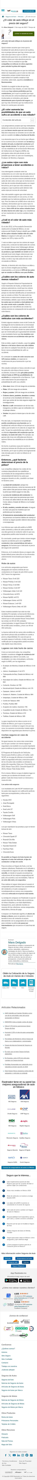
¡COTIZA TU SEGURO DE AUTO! (24, 33)
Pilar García (19, 964)
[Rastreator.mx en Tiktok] (31, 1455)
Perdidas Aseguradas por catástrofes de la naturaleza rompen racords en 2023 (18, 1066)
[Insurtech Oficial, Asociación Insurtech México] (31, 1329)
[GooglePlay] (11, 1280)
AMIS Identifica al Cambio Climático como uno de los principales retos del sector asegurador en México (18, 1015)
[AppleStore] (25, 1280)
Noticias (26, 1262)
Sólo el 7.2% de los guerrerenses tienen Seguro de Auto (17, 1027)
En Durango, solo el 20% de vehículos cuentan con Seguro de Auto (17, 1059)
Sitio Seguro (5, 1356)
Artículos (8, 1258)
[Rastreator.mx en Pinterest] (26, 1455)
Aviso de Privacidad (25, 1461)
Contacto (4, 1363)
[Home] (3, 16)
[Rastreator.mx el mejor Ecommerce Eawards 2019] (8, 1328)
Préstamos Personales (9, 1421)
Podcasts (4, 1437)
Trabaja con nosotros (9, 1366)
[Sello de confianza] (25, 1321)
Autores (4, 1352)
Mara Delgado (17, 942)
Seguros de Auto (7, 1380)
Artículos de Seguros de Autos (12, 1387)
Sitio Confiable (6, 1359)
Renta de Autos (7, 1417)
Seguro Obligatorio (18, 1266)
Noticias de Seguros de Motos (12, 1400)
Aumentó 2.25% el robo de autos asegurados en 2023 (19, 1034)
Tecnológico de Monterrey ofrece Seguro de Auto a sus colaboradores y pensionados (19, 1040)
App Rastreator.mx (18, 1273)
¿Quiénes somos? (8, 1349)
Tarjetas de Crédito (8, 1424)
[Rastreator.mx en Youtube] (14, 1455)
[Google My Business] (8, 1296)
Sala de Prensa (7, 1441)
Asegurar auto (12, 1262)
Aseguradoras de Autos (24, 1258)
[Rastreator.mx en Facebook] (5, 1455)
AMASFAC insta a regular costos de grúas (18, 1022)
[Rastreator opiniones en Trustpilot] (21, 1329)
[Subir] (33, 1476)
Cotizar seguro (29, 11)
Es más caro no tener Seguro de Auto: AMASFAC (17, 1053)
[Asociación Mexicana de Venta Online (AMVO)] (19, 1335)
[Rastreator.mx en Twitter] (9, 1455)
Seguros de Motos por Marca (12, 1407)
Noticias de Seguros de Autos (12, 1383)
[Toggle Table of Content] (31, 120)
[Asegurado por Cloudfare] (13, 1321)
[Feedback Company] (8, 1304)
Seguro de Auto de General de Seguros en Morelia (18, 1046)
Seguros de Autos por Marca (11, 1390)
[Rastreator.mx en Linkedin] (18, 1455)
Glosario (4, 1434)
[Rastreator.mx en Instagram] (22, 1455)
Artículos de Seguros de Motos (12, 1404)
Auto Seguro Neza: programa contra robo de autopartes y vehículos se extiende (19, 1072)
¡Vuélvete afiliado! (8, 1370)
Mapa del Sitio (6, 1445)
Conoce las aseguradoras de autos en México (18, 1167)
